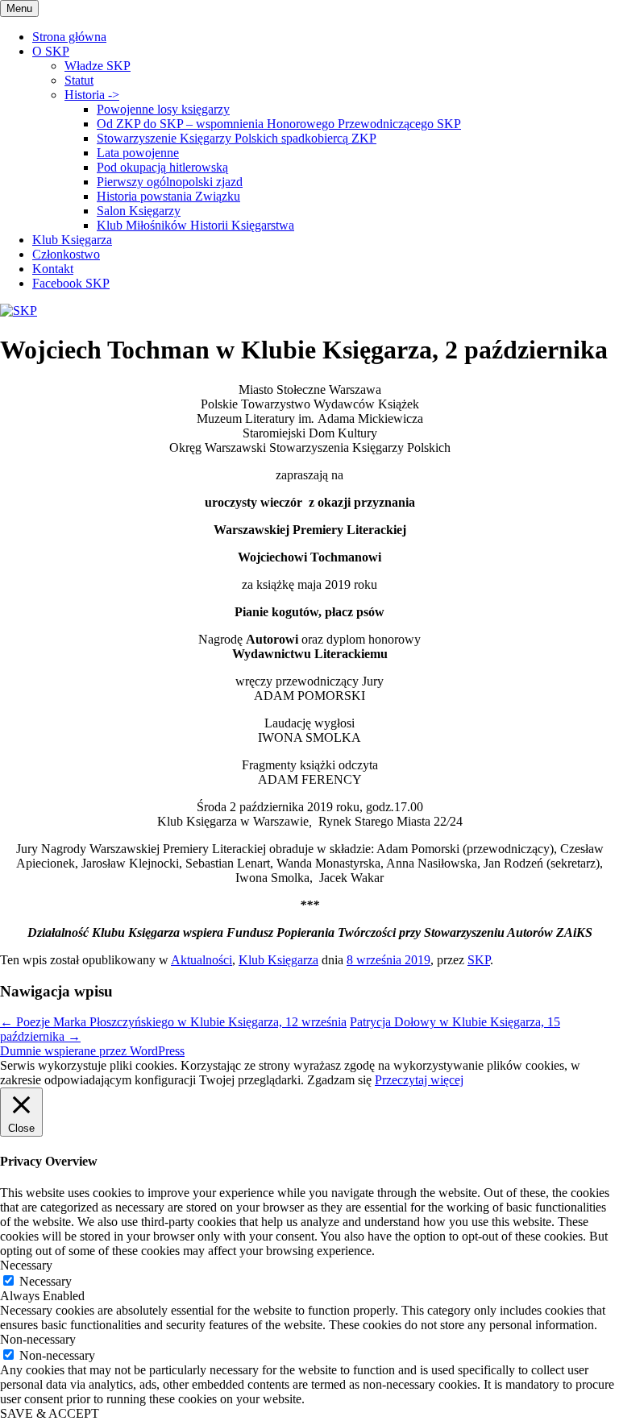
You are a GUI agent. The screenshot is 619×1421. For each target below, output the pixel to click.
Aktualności (201, 960)
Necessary (45, 1281)
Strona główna (69, 37)
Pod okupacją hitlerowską (162, 167)
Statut (78, 80)
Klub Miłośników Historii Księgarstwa (195, 225)
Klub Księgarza (72, 239)
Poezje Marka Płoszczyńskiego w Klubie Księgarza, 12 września (173, 1022)
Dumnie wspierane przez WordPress (92, 1051)
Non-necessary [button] (38, 1339)
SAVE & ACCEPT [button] (49, 1413)
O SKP (50, 51)
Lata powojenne (138, 153)
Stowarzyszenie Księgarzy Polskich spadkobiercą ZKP (236, 138)
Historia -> (91, 95)
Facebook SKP (71, 283)
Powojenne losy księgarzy (163, 109)
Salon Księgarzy (139, 211)
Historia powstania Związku (168, 196)
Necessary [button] (26, 1265)
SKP (478, 960)
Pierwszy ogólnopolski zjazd (170, 181)
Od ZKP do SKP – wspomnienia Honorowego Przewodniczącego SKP (279, 123)
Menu (19, 8)
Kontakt (52, 269)
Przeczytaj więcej (419, 1080)
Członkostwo (66, 254)
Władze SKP (97, 65)
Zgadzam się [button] (339, 1080)
